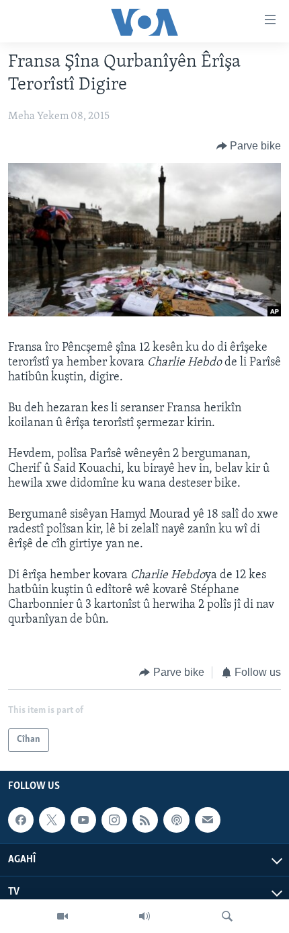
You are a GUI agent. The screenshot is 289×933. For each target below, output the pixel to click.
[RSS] (145, 820)
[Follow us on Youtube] (83, 820)
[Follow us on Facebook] (21, 820)
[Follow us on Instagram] (114, 820)
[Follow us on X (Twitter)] (52, 820)
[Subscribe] (207, 820)
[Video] (62, 916)
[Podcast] (176, 820)
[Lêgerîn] (227, 916)
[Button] (249, 146)
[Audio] (144, 916)
